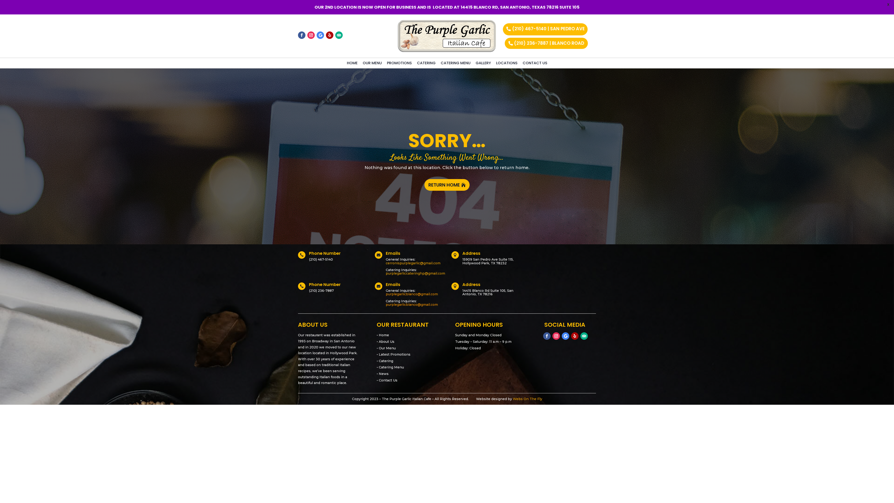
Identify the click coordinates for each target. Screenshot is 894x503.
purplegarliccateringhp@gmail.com (415, 273)
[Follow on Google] (320, 35)
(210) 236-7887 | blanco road (549, 43)
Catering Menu (456, 63)
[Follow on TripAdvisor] (339, 35)
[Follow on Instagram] (311, 35)
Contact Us (535, 63)
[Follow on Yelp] (329, 35)
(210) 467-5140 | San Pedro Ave (548, 29)
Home (352, 63)
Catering (426, 63)
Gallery (483, 63)
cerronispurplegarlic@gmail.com (413, 263)
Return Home (444, 185)
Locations (507, 63)
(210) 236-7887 (321, 291)
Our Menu (372, 63)
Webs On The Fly (527, 399)
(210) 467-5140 (321, 259)
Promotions (399, 63)
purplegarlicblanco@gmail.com (412, 294)
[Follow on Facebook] (301, 35)
